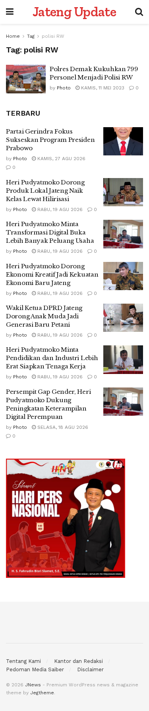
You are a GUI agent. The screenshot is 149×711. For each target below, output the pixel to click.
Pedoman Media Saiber (35, 669)
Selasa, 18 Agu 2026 (62, 427)
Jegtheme (42, 693)
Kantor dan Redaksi (78, 661)
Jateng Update (74, 12)
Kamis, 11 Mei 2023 (101, 88)
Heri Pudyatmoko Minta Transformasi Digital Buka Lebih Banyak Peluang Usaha (50, 232)
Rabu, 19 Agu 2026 (59, 209)
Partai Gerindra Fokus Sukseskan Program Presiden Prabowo (50, 140)
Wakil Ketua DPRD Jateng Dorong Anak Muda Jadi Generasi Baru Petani (44, 316)
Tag (31, 36)
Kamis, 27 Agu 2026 (60, 158)
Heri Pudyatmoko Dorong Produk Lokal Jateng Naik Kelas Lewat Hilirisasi (45, 190)
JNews (33, 685)
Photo (64, 88)
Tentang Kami (23, 661)
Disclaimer (90, 669)
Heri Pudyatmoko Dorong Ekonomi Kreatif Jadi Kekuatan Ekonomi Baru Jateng (52, 274)
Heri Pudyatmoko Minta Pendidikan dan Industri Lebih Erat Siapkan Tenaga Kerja (52, 358)
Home (13, 36)
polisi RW (53, 36)
